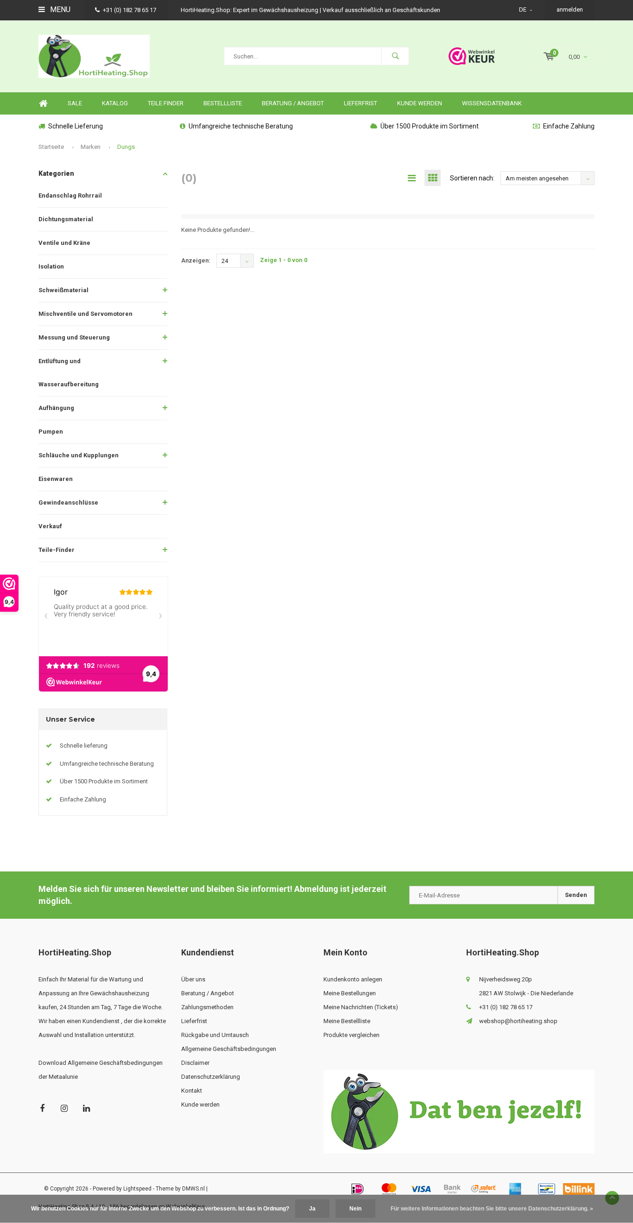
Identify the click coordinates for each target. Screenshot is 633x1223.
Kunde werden (419, 103)
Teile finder (166, 103)
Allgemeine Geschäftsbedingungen (228, 1048)
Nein (355, 1208)
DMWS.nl (193, 1188)
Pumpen (50, 431)
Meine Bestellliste (346, 1021)
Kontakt (191, 1090)
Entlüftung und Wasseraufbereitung (68, 373)
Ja (312, 1208)
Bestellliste (222, 103)
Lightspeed (137, 1188)
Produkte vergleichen (351, 1034)
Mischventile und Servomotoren (85, 313)
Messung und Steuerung (74, 337)
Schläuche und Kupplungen (78, 455)
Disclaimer (195, 1062)
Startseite (51, 146)
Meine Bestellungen (349, 993)
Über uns (193, 979)
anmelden (570, 9)
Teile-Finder (56, 549)
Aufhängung (56, 407)
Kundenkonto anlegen (352, 979)
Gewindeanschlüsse (68, 502)
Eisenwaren (55, 478)
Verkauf (50, 526)
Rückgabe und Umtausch (215, 1034)
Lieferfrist (360, 103)
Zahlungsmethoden (207, 1007)
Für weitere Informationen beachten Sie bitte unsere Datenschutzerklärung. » (492, 1208)
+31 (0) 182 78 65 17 (129, 9)
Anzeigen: (195, 260)
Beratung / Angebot (293, 103)
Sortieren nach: (472, 178)
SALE (75, 103)
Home (43, 103)
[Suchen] (395, 56)
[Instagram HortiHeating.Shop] (64, 1108)
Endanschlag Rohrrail (70, 195)
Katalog (115, 103)
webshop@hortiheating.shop (518, 1021)
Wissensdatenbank (492, 103)
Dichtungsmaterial (65, 219)
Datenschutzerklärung (210, 1076)
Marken (91, 146)
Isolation (51, 266)
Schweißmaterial (63, 290)
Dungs (126, 146)
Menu (59, 9)
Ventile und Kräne (64, 242)
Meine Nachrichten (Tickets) (360, 1007)
